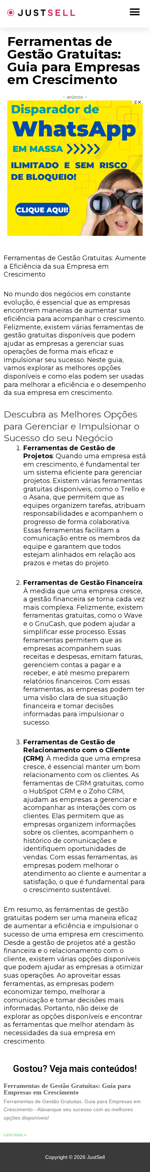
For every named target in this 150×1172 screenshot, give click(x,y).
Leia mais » (15, 1134)
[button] (134, 12)
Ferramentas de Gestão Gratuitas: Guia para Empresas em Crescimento (67, 1089)
